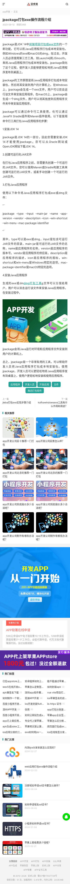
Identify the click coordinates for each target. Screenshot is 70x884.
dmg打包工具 (33, 283)
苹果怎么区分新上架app (57, 720)
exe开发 (6, 11)
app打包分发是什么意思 (57, 709)
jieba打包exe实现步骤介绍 (17, 402)
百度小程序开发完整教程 (13, 715)
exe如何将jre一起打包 (35, 732)
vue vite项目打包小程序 (57, 692)
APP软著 (27, 870)
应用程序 (15, 384)
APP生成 (13, 865)
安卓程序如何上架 (35, 681)
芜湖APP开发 (33, 698)
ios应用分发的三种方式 (13, 732)
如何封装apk (55, 686)
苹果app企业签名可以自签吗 (57, 715)
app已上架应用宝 (13, 720)
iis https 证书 (56, 703)
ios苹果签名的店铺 (57, 698)
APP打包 (35, 861)
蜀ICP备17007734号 (47, 876)
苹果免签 (24, 865)
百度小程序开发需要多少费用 (13, 703)
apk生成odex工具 (13, 726)
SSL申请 (57, 861)
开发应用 (44, 384)
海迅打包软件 (35, 390)
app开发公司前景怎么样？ (50, 441)
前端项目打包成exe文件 (44, 44)
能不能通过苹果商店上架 (57, 681)
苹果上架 (35, 865)
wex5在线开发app (13, 686)
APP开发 (24, 861)
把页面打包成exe (57, 726)
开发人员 (29, 384)
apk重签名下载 (12, 692)
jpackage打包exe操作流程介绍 (27, 20)
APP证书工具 (40, 870)
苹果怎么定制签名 (35, 686)
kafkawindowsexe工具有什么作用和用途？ (52, 404)
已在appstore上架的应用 (13, 681)
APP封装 (46, 861)
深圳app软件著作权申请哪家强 (35, 692)
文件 (56, 384)
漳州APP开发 (11, 709)
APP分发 (57, 865)
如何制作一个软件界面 (13, 698)
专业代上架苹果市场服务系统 (35, 720)
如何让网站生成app (35, 715)
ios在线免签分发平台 (57, 732)
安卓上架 (35, 4)
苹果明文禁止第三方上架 (35, 726)
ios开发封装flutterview (35, 703)
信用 (29, 709)
